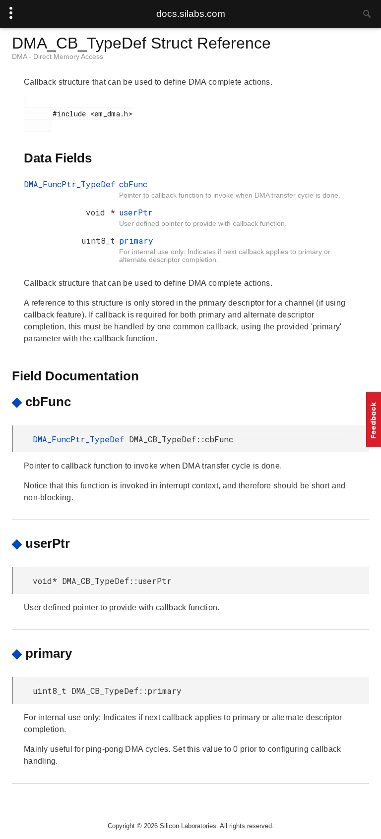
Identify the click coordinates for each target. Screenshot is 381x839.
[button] (373, 419)
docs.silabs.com (190, 13)
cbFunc (133, 184)
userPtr (136, 212)
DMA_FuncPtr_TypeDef (69, 184)
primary (136, 240)
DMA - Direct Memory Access (57, 56)
